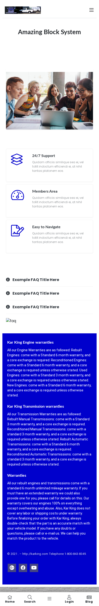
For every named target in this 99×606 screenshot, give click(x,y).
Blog (89, 601)
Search (30, 601)
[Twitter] (12, 566)
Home (10, 601)
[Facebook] (23, 566)
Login (69, 601)
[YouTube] (34, 566)
